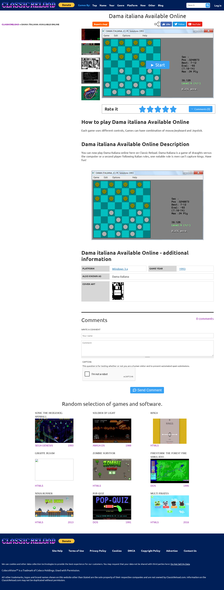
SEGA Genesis (44, 445)
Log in (217, 5)
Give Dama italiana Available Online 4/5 (165, 108)
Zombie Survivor (104, 453)
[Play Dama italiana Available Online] (158, 97)
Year (111, 5)
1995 (186, 485)
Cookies (117, 550)
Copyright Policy (150, 550)
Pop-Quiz (98, 493)
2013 (71, 522)
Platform (132, 5)
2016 (186, 522)
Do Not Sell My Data (180, 564)
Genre (120, 5)
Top (94, 5)
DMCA (131, 550)
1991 (128, 522)
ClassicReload (10, 24)
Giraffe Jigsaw (45, 453)
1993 (182, 268)
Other (151, 5)
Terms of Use (76, 550)
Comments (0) (202, 109)
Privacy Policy (98, 550)
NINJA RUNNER (43, 493)
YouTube (196, 24)
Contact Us (190, 550)
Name (103, 5)
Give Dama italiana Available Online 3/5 (158, 108)
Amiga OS (99, 445)
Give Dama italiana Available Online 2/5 (150, 108)
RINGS (154, 413)
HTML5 (154, 445)
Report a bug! (100, 24)
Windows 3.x (120, 268)
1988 (128, 445)
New (143, 5)
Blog (160, 5)
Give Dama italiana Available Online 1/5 (142, 108)
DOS (153, 485)
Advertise (172, 550)
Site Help (57, 550)
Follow (181, 24)
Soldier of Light (104, 413)
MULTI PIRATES (159, 493)
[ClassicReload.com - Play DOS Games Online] (28, 8)
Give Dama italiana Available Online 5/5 (173, 108)
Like (168, 24)
